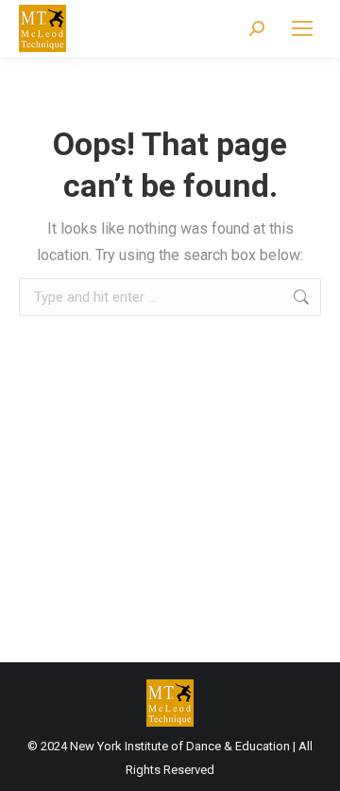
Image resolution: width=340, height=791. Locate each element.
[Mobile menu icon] (302, 28)
